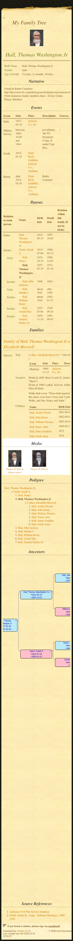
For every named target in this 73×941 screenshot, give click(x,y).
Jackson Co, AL (32, 122)
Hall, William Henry (23, 300)
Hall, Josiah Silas (25, 309)
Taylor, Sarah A (21, 491)
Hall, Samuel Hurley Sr (24, 319)
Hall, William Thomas (41, 422)
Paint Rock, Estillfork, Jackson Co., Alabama (33, 162)
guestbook (53, 926)
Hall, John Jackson (26, 283)
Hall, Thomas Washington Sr (25, 240)
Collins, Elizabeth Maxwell (43, 355)
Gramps (21, 931)
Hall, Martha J (23, 290)
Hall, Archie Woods (40, 412)
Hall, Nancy (23, 259)
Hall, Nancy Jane (39, 426)
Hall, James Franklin (41, 431)
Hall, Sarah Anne (39, 436)
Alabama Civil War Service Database (29, 911)
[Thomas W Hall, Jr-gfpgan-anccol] (36, 45)
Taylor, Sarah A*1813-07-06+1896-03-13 (36, 654)
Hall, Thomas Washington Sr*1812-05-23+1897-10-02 (36, 595)
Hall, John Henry (39, 417)
